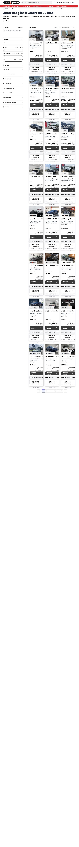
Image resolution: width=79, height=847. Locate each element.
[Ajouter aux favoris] (41, 33)
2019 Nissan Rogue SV (53, 176)
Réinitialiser (20, 27)
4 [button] (52, 391)
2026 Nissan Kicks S (37, 176)
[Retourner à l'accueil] (4, 8)
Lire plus (5, 21)
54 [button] (61, 391)
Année (5, 47)
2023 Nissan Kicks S (53, 43)
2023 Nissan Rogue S (69, 134)
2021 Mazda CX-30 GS (54, 219)
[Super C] (11, 2)
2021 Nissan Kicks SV (69, 176)
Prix (4, 59)
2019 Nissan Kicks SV (53, 134)
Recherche (6, 27)
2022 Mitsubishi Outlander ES (41, 134)
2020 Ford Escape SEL (69, 88)
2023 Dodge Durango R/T (55, 265)
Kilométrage (6, 53)
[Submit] (23, 2)
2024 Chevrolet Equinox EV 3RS (42, 219)
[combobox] (13, 39)
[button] (65, 391)
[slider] (4, 50)
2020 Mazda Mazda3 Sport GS (41, 88)
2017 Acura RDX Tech (53, 357)
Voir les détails (33, 59)
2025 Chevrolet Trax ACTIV (40, 357)
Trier (56, 27)
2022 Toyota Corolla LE (54, 311)
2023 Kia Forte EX (36, 265)
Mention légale (36, 73)
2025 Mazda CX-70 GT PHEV (40, 43)
